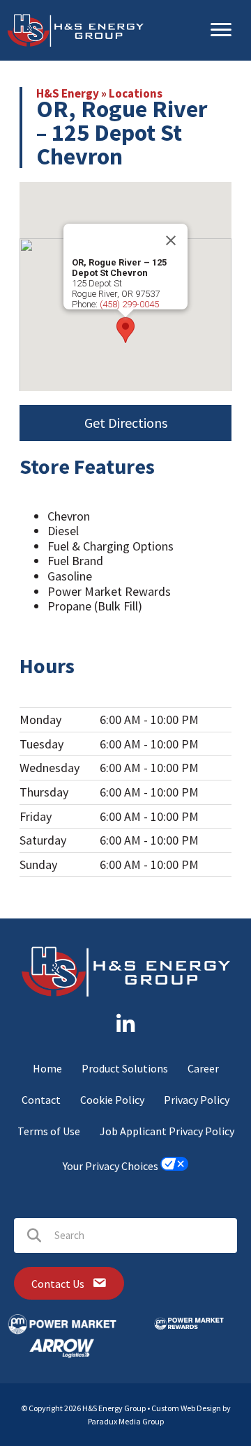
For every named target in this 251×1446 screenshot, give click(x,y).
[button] (125, 329)
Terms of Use (48, 1131)
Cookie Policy (112, 1100)
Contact (41, 1100)
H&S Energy (67, 93)
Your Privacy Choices (111, 1167)
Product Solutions (125, 1068)
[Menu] (221, 30)
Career (203, 1068)
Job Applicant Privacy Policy (167, 1131)
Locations (135, 93)
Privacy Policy (196, 1100)
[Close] (171, 240)
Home (47, 1068)
